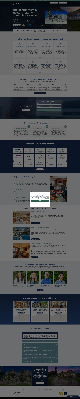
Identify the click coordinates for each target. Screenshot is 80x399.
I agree (40, 200)
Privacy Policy (47, 198)
